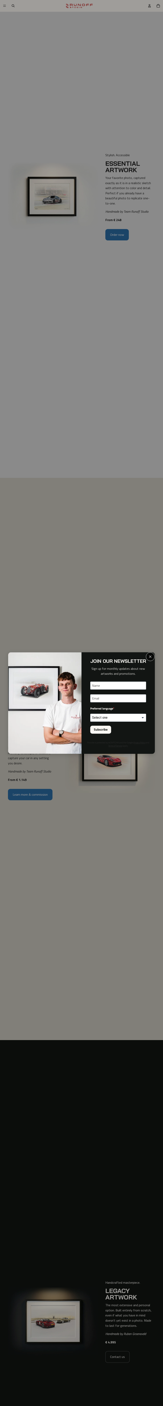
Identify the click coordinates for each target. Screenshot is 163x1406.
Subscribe (101, 729)
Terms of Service (115, 745)
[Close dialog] (150, 656)
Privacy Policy (139, 742)
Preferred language (101, 708)
